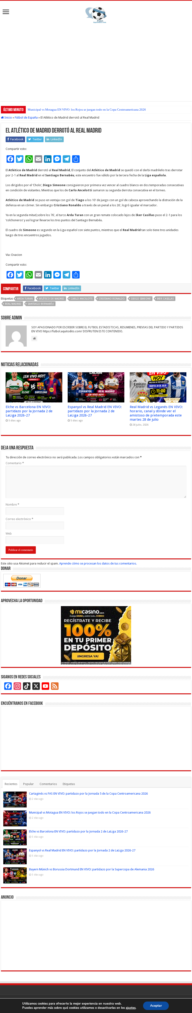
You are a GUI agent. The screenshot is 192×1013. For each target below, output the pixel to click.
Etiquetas (69, 784)
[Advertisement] (96, 61)
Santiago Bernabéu (41, 303)
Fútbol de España (26, 117)
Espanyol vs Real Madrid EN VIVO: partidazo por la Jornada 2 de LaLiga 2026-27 (95, 411)
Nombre (12, 504)
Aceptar (156, 1005)
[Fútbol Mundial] (96, 15)
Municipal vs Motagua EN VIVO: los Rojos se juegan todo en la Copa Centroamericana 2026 (87, 109)
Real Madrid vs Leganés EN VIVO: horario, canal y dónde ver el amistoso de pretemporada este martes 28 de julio (156, 413)
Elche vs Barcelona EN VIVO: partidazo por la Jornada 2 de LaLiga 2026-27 (29, 411)
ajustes (131, 1008)
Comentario (15, 463)
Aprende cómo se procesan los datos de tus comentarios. (98, 563)
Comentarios (48, 784)
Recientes (11, 784)
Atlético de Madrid (51, 298)
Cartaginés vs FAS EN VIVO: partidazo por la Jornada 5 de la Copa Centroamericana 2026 (88, 793)
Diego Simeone (141, 298)
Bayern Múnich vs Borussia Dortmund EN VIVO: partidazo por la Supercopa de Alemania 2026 (91, 869)
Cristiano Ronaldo (112, 298)
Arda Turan (25, 298)
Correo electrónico (19, 519)
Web (9, 533)
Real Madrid (13, 303)
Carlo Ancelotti (81, 298)
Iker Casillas (165, 298)
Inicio (8, 117)
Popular (28, 784)
